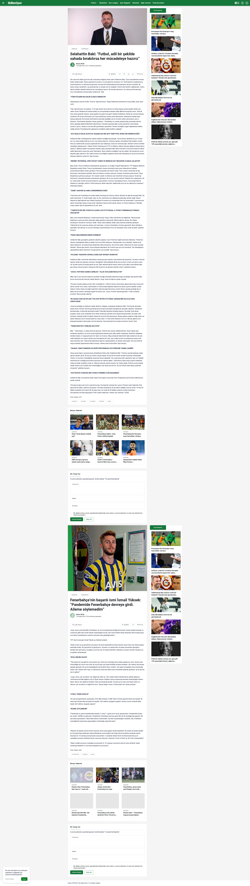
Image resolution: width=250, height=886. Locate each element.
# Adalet (74, 401)
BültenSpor (15, 3)
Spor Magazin (125, 3)
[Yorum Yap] (124, 74)
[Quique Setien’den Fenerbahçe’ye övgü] (107, 779)
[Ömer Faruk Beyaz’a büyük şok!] (81, 426)
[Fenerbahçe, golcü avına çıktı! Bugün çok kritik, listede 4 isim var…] (133, 779)
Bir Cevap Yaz (75, 474)
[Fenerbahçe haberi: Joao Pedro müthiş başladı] (107, 426)
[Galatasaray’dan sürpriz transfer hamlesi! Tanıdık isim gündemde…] (166, 68)
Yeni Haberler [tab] (158, 10)
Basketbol (103, 3)
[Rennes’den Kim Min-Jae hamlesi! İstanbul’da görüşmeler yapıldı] (81, 805)
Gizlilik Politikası (9, 879)
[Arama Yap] (242, 3)
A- (133, 74)
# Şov (109, 401)
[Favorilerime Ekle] (120, 74)
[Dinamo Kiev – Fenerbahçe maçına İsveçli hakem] (133, 805)
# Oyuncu (93, 401)
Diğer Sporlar (146, 3)
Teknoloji (135, 3)
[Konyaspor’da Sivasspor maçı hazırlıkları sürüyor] (166, 24)
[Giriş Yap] (247, 3)
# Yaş (92, 754)
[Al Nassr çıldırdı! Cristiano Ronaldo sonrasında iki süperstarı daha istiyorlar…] (166, 46)
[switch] (237, 3)
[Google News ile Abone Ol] (77, 74)
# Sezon (101, 401)
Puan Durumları (158, 3)
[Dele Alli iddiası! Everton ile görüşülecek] (166, 90)
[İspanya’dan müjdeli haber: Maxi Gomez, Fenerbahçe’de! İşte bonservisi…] (133, 452)
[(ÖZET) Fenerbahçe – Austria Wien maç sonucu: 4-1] (107, 452)
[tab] (174, 10)
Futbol (93, 3)
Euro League (113, 3)
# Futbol (83, 401)
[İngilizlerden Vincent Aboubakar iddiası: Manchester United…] (166, 113)
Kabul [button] (24, 879)
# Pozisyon (75, 754)
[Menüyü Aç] (3, 3)
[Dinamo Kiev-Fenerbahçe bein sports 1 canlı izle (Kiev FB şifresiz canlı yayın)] (81, 779)
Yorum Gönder (76, 519)
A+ (128, 74)
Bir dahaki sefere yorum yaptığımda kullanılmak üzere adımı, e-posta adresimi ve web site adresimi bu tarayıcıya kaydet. (107, 514)
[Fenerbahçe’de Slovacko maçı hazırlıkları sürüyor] (133, 426)
